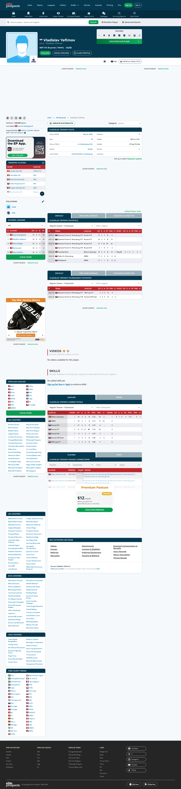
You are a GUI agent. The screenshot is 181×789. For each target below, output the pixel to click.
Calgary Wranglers (14, 528)
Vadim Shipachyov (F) (17, 184)
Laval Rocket (12, 569)
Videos (63, 5)
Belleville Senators (14, 525)
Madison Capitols (32, 639)
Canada (8, 755)
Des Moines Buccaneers (16, 648)
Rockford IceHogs (32, 537)
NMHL (61, 48)
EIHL (30, 685)
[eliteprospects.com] (13, 5)
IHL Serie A (33, 678)
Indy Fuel (11, 613)
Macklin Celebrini (19, 239)
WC (12, 728)
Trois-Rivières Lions (33, 615)
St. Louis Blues (31, 449)
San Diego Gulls (31, 540)
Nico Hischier (18, 252)
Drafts (73, 5)
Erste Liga (32, 691)
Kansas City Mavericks (16, 623)
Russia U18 (88, 248)
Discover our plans (119, 41)
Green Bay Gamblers (15, 659)
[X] (11, 118)
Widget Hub (104, 752)
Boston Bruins (13, 428)
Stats (30, 5)
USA (7, 758)
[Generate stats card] (114, 35)
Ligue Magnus (34, 682)
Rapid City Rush (31, 590)
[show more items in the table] (42, 193)
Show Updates (61, 53)
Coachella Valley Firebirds (13, 541)
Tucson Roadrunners (33, 561)
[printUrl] (105, 61)
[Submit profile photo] (134, 35)
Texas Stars (30, 555)
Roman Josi (17, 248)
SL (12, 715)
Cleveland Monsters (15, 537)
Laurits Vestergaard (25, 126)
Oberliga (14, 725)
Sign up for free (54, 384)
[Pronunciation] (99, 35)
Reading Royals (31, 593)
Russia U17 (88, 239)
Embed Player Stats (133, 211)
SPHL (13, 395)
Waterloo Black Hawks (34, 661)
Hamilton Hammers (15, 551)
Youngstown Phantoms (34, 664)
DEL (12, 719)
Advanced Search (132, 22)
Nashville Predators (15, 471)
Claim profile (83, 53)
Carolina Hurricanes (15, 437)
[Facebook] (7, 118)
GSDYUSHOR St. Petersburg (82, 154)
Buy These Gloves (24, 335)
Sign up (128, 5)
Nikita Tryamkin (27, 130)
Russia (90, 149)
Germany (9, 764)
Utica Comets (31, 564)
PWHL (31, 731)
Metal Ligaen (15, 694)
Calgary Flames (13, 434)
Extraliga (32, 405)
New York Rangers (32, 431)
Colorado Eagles (13, 545)
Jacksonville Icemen (15, 616)
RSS (101, 770)
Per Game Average (88, 216)
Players (71, 455)
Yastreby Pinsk (63, 252)
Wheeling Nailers (32, 622)
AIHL (35, 188)
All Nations (9, 767)
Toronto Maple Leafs (33, 455)
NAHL (31, 389)
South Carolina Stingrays (31, 602)
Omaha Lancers (31, 645)
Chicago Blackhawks (15, 440)
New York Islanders (33, 428)
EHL (12, 697)
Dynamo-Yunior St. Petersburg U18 (70, 244)
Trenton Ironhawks (33, 612)
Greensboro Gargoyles (16, 602)
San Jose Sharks (32, 443)
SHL (30, 395)
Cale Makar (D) (15, 175)
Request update (134, 159)
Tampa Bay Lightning (33, 452)
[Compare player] (129, 35)
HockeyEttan (15, 685)
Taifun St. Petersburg (65, 256)
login (67, 384)
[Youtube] (20, 118)
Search (93, 22)
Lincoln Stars (12, 662)
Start (49, 117)
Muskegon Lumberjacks (34, 642)
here (98, 569)
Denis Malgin (18, 243)
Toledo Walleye (31, 609)
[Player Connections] (109, 35)
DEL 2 (13, 722)
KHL (34, 184)
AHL (12, 389)
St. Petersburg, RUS (85, 144)
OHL (12, 405)
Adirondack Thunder (15, 580)
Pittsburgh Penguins (33, 440)
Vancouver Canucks (33, 461)
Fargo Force (12, 656)
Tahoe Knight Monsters (34, 606)
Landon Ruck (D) (16, 171)
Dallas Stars (12, 449)
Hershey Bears (13, 563)
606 (115, 61)
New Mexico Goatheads (34, 580)
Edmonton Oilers (14, 455)
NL (30, 402)
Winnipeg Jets (31, 471)
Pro (119, 5)
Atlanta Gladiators (14, 587)
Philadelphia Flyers (32, 437)
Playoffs (119, 252)
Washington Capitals (33, 468)
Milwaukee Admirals (33, 525)
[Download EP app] (25, 148)
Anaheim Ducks (13, 424)
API (101, 767)
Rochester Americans (33, 534)
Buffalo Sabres (13, 431)
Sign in (137, 5)
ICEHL (13, 734)
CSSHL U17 (37, 171)
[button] (134, 14)
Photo (102, 764)
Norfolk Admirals (32, 583)
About (102, 755)
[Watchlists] (104, 35)
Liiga (30, 399)
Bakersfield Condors (15, 522)
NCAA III (32, 712)
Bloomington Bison (15, 590)
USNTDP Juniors (32, 658)
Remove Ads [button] (163, 69)
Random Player (111, 22)
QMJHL (13, 408)
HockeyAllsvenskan (18, 678)
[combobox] (52, 22)
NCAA (13, 399)
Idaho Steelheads (14, 610)
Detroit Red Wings (14, 452)
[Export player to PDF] (124, 35)
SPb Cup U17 (88, 293)
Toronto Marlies (31, 558)
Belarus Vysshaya (90, 252)
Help (101, 758)
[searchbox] (52, 22)
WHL (12, 402)
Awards (98, 5)
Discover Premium (94, 510)
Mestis (13, 691)
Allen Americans (14, 583)
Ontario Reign (31, 528)
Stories (87, 5)
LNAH (31, 715)
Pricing (110, 5)
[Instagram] (16, 118)
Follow (45, 53)
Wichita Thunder (32, 625)
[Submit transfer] (139, 35)
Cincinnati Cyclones (15, 593)
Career (102, 776)
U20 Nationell (16, 682)
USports (32, 719)
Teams (40, 5)
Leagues (51, 5)
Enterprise (103, 773)
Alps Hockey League (36, 675)
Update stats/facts (63, 123)
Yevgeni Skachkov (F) (17, 188)
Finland (8, 761)
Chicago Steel (13, 644)
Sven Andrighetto (19, 235)
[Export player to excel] (119, 35)
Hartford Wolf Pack (14, 555)
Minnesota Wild (13, 465)
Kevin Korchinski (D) (17, 179)
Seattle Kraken (31, 446)
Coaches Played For (124, 216)
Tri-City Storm (31, 655)
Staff (119, 455)
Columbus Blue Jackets (16, 446)
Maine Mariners (13, 626)
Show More (26, 257)
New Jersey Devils (32, 424)
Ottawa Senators (32, 434)
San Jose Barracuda (33, 543)
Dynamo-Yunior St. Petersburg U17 (70, 239)
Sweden (8, 752)
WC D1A (14, 731)
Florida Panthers (14, 458)
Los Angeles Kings (14, 461)
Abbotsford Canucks (15, 518)
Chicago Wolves (13, 534)
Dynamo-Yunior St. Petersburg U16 (70, 235)
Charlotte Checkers (15, 531)
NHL (34, 175)
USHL (31, 386)
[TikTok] (24, 118)
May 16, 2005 (88, 134)
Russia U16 (88, 235)
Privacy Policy (104, 761)
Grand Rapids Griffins (15, 548)
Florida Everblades (14, 596)
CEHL (31, 688)
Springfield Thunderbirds (31, 547)
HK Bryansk (50, 48)
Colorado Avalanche (15, 443)
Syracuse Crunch (32, 551)
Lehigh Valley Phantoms (34, 518)
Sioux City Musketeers (34, 649)
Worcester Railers (32, 628)
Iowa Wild (11, 566)
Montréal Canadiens (15, 468)
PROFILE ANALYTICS (131, 61)
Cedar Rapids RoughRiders (12, 640)
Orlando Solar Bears (33, 587)
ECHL (13, 392)
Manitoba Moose (32, 522)
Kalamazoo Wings (14, 620)
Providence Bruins (32, 531)
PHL (30, 694)
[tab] (59, 215)
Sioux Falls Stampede (33, 652)
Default (59, 216)
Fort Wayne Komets (15, 599)
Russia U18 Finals (90, 297)
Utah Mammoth (32, 458)
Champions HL (16, 700)
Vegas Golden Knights (34, 465)
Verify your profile (57, 569)
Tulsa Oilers (30, 619)
